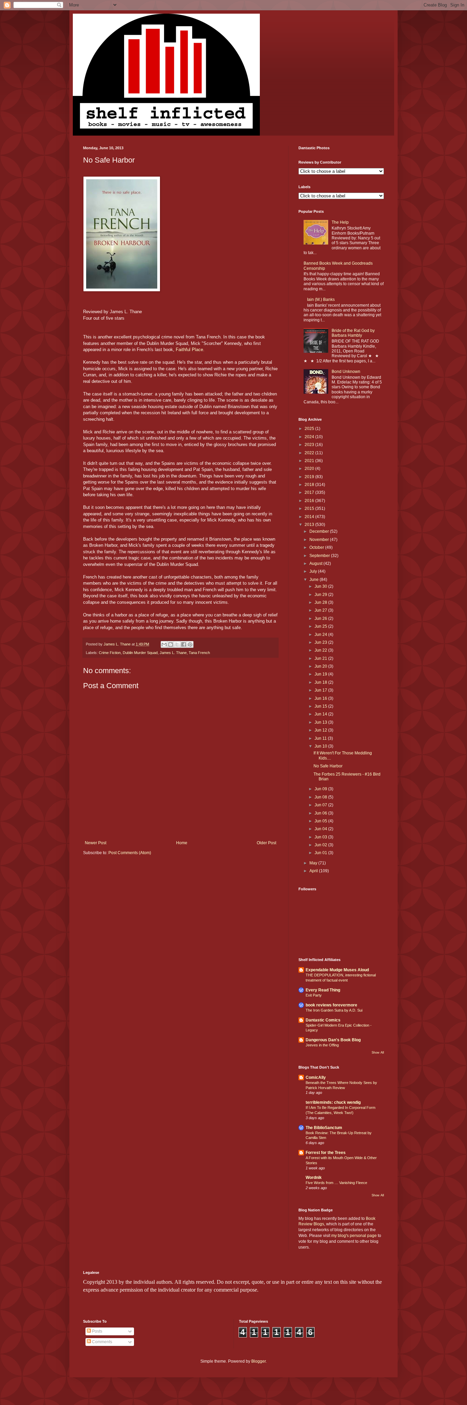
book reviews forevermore (331, 1005)
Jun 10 (321, 746)
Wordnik (314, 1177)
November (319, 539)
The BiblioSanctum (324, 1127)
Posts (96, 1331)
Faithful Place (189, 349)
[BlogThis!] (170, 644)
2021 (310, 460)
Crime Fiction (110, 653)
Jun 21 (321, 658)
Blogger (258, 1361)
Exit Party (314, 995)
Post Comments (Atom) (129, 852)
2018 (310, 484)
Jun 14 (321, 714)
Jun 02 (321, 845)
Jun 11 (321, 738)
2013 (310, 524)
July (313, 571)
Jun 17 (321, 690)
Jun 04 (321, 828)
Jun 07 (321, 805)
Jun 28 (321, 602)
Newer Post (95, 842)
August (316, 563)
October (317, 547)
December (319, 531)
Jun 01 (321, 852)
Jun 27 (321, 610)
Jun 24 (321, 634)
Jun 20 (321, 666)
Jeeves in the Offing (322, 1045)
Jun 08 (321, 797)
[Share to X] (177, 644)
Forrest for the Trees (326, 1152)
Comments (101, 1341)
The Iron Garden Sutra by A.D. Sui (334, 1010)
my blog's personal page (354, 1235)
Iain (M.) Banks (321, 299)
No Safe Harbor (328, 766)
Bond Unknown (346, 371)
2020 (310, 468)
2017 (310, 492)
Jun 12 (321, 730)
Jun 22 (321, 650)
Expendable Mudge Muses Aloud (337, 970)
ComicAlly (316, 1077)
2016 (310, 500)
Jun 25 (321, 626)
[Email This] (164, 644)
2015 (310, 508)
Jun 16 (321, 698)
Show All (378, 1052)
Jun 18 (321, 682)
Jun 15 (321, 706)
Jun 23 (321, 642)
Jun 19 (321, 674)
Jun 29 (321, 594)
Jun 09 (321, 789)
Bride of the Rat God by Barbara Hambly (353, 333)
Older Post (266, 842)
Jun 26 (321, 618)
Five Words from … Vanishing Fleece (336, 1183)
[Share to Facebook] (183, 644)
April (314, 870)
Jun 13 (321, 722)
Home (181, 842)
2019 (310, 476)
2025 (310, 428)
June (314, 579)
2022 (310, 452)
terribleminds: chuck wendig (333, 1102)
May (313, 863)
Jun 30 (321, 586)
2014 (310, 516)
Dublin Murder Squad (140, 653)
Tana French (199, 653)
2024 (310, 436)
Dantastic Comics (323, 1020)
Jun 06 (321, 813)
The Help (340, 222)
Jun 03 (321, 837)
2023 (310, 444)
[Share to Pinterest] (190, 644)
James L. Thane (173, 653)
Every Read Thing (323, 990)
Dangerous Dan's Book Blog (333, 1040)
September (320, 555)
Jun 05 (321, 821)
